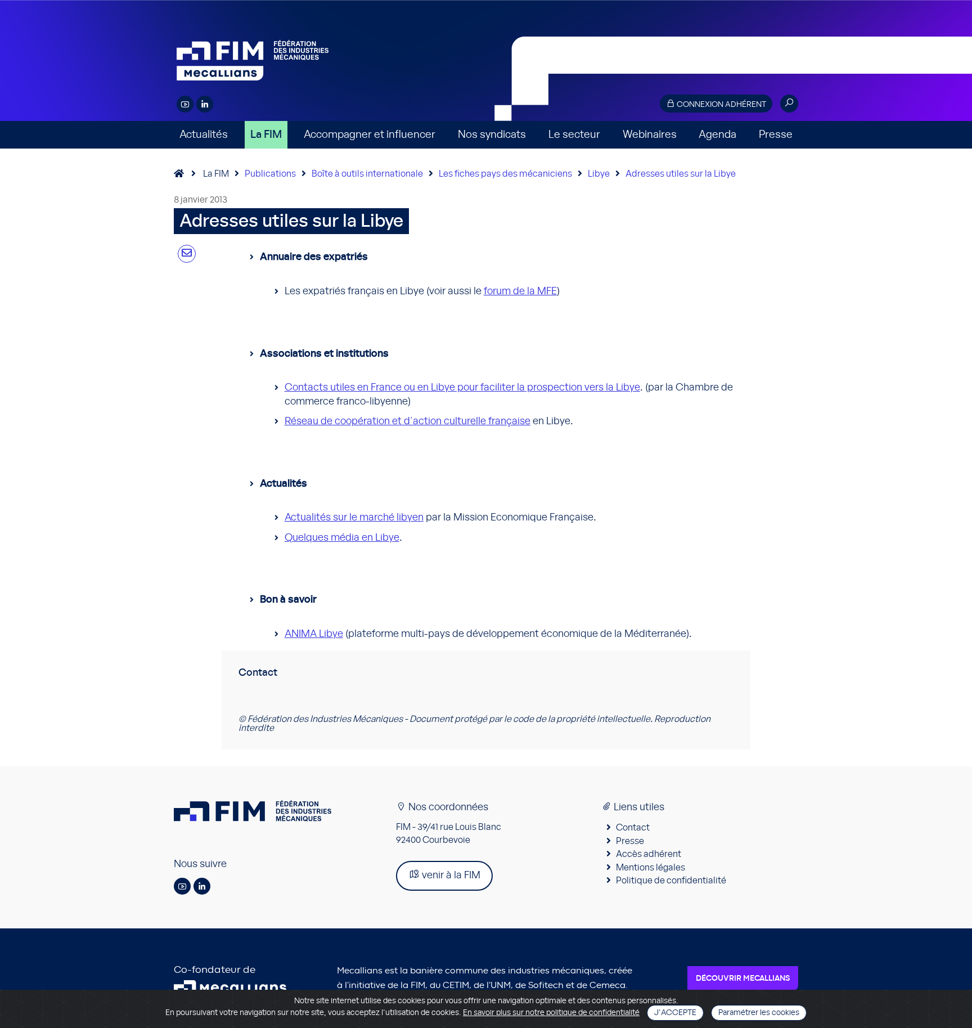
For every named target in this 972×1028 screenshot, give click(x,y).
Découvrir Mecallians (743, 978)
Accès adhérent (648, 854)
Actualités (203, 134)
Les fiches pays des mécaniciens (505, 173)
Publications (270, 173)
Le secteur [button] (574, 134)
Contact (633, 827)
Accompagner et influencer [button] (369, 134)
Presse (776, 134)
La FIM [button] (266, 134)
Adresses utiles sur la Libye (681, 173)
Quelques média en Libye (342, 538)
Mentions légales (650, 867)
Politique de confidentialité (671, 880)
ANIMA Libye (314, 634)
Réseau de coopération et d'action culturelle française (407, 421)
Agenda (717, 134)
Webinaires (650, 134)
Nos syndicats (492, 134)
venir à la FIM (450, 875)
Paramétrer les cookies (758, 1013)
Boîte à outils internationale (367, 173)
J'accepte (675, 1013)
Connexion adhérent (720, 105)
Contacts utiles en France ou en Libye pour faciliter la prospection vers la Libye (462, 388)
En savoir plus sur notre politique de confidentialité (551, 1013)
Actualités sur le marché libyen (354, 518)
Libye (599, 173)
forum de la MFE (520, 291)
